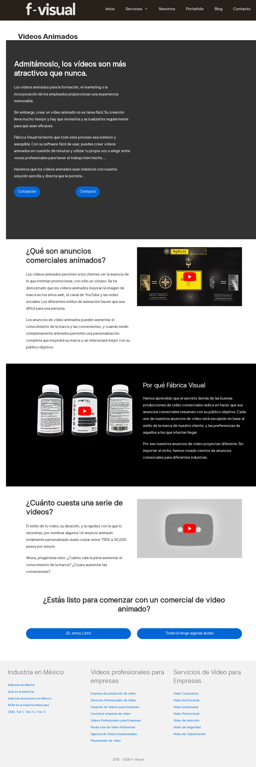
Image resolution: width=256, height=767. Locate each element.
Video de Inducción (186, 720)
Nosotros (167, 9)
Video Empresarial (185, 707)
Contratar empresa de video (110, 713)
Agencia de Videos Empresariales (114, 734)
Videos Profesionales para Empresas (116, 720)
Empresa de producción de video (113, 693)
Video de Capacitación (189, 734)
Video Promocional (186, 713)
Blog (218, 9)
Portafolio (195, 9)
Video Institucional (186, 700)
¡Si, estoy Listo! (78, 633)
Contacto (242, 9)
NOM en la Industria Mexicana (28, 705)
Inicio (110, 9)
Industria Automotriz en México (29, 698)
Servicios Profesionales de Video (113, 700)
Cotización (27, 192)
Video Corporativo (186, 693)
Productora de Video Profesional (113, 727)
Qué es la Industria (21, 692)
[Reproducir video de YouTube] (189, 276)
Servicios (134, 9)
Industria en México (21, 685)
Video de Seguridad (187, 727)
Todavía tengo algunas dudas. (189, 633)
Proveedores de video (106, 740)
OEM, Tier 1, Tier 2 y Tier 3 (26, 712)
